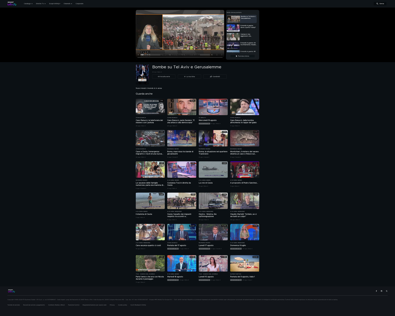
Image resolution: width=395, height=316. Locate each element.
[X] (387, 291)
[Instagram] (381, 291)
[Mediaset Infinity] (12, 4)
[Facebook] (376, 291)
